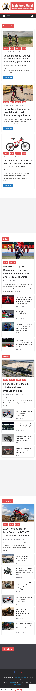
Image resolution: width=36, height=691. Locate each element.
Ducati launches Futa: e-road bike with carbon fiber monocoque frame (16, 112)
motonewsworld (21, 157)
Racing (5, 262)
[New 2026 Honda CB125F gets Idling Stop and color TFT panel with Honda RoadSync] (8, 628)
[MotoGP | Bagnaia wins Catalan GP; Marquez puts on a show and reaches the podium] (8, 345)
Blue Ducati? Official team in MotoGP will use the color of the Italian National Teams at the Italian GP (24, 328)
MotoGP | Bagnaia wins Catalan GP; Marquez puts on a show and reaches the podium (24, 343)
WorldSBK (12, 262)
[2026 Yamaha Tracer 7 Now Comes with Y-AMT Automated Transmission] (18, 513)
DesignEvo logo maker (20, 690)
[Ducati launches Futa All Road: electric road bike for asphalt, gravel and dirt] (18, 39)
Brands (6, 48)
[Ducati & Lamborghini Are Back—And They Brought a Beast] (8, 427)
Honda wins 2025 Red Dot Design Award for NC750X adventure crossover (24, 438)
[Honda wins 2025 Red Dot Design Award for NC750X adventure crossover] (8, 439)
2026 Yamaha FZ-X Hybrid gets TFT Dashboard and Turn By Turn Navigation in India (24, 572)
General (12, 379)
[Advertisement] (18, 215)
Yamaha (17, 524)
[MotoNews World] (4, 16)
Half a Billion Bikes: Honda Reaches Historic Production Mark (24, 413)
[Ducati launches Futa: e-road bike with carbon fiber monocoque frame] (18, 93)
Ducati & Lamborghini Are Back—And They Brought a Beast (24, 426)
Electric (18, 48)
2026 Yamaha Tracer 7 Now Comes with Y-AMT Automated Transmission (17, 532)
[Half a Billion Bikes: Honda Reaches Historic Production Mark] (8, 414)
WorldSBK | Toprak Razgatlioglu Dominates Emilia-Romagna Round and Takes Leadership (16, 271)
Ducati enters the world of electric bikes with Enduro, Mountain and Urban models (17, 165)
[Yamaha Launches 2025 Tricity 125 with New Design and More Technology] (8, 587)
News (24, 48)
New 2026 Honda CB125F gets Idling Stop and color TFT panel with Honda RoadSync (24, 627)
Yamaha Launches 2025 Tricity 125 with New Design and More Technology (23, 586)
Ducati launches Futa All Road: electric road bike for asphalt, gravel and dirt (17, 58)
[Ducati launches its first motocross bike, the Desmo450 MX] (8, 451)
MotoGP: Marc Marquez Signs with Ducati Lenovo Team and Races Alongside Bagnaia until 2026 (24, 300)
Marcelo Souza (18, 52)
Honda (18, 379)
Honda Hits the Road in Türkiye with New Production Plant (16, 387)
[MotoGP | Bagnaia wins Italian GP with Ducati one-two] (8, 315)
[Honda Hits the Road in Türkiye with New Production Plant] (18, 368)
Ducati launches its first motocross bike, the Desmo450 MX (23, 450)
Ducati (12, 48)
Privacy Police (12, 654)
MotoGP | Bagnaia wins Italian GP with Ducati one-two (24, 314)
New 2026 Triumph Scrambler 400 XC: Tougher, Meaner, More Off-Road (23, 612)
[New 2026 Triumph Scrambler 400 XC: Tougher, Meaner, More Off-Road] (8, 614)
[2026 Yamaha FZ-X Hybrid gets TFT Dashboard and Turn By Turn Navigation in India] (8, 573)
